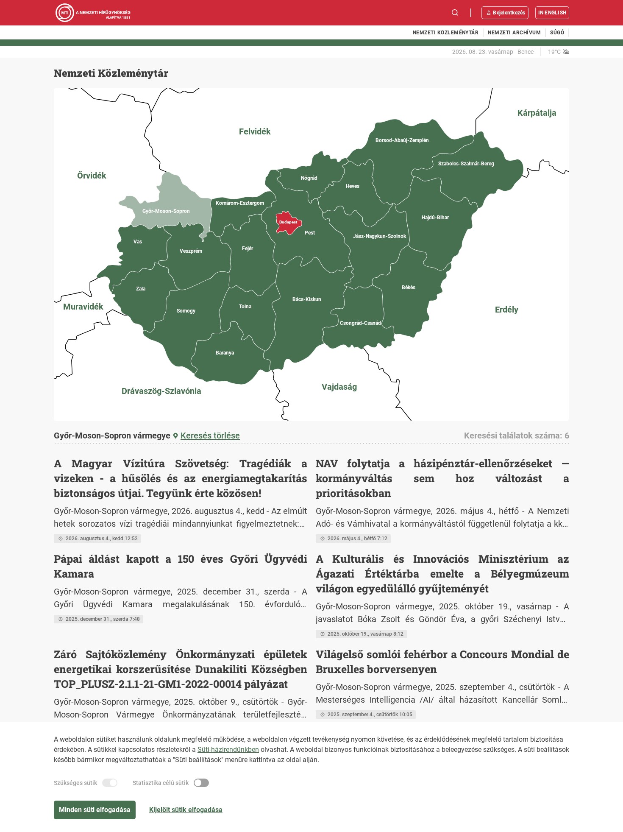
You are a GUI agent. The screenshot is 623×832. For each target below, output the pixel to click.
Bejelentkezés (509, 13)
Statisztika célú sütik (161, 783)
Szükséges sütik (75, 783)
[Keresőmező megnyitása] (455, 13)
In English (552, 13)
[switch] (109, 783)
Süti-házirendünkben (228, 749)
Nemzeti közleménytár (446, 33)
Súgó (557, 33)
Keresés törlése (210, 435)
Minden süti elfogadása (95, 810)
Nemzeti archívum (514, 33)
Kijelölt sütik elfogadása (185, 810)
